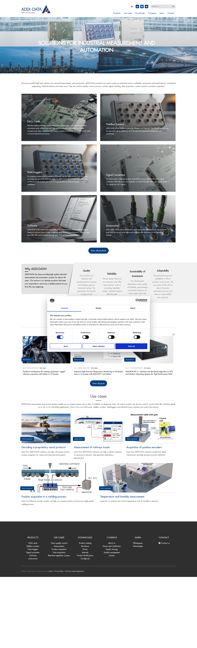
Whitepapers (138, 543)
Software (32, 555)
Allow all (131, 346)
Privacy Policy (59, 571)
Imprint (51, 571)
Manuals (85, 552)
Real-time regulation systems (59, 555)
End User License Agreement (74, 571)
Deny (66, 346)
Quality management (112, 552)
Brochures (85, 546)
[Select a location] (132, 6)
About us (111, 543)
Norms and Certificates (112, 546)
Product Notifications (85, 555)
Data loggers (33, 549)
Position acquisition (59, 549)
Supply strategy (112, 549)
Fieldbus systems (33, 546)
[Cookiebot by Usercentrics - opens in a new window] (137, 300)
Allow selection (98, 346)
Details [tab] (98, 308)
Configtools (85, 558)
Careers (112, 555)
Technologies (43, 368)
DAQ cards (33, 543)
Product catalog (85, 543)
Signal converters (33, 552)
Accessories (33, 558)
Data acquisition (59, 552)
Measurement (59, 546)
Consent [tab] (64, 308)
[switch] (85, 337)
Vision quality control (59, 543)
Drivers (85, 549)
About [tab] (132, 308)
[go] (173, 6)
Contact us (165, 543)
